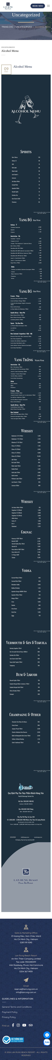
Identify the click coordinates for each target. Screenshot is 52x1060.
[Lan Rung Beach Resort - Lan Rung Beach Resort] (8, 6)
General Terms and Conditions (17, 1007)
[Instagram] (18, 1025)
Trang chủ (7, 27)
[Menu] (48, 6)
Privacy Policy (9, 1017)
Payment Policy (9, 1012)
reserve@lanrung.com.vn (26, 989)
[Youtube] (24, 1025)
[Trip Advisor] (31, 1025)
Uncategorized (24, 27)
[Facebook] (13, 1025)
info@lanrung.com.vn (26, 992)
